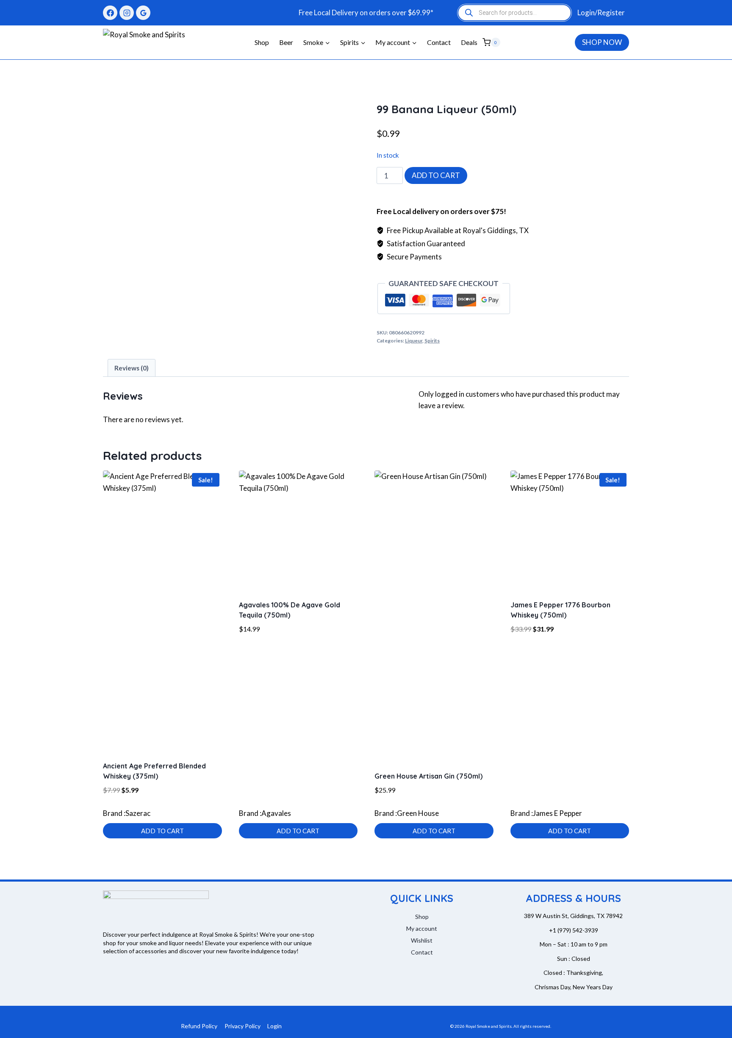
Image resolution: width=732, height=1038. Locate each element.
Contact (439, 42)
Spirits (432, 340)
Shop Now (602, 42)
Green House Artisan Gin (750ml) (428, 776)
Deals (469, 42)
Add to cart (436, 175)
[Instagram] (126, 13)
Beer (286, 42)
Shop (262, 42)
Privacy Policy (243, 1026)
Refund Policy (199, 1026)
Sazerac (137, 813)
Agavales (276, 813)
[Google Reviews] (143, 13)
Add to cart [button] (162, 831)
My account (421, 928)
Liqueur (413, 340)
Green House (418, 813)
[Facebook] (110, 13)
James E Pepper (557, 813)
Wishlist (422, 940)
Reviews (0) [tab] (131, 368)
